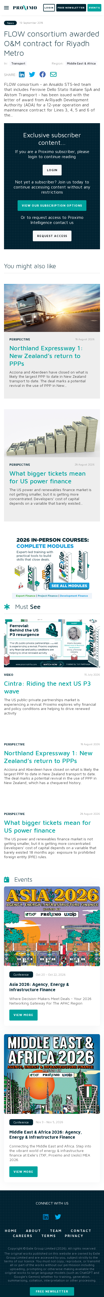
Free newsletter (52, 1291)
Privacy (74, 1236)
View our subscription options (52, 205)
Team (56, 1230)
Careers (23, 1236)
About (33, 1230)
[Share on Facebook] (42, 74)
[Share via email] (53, 74)
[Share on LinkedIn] (22, 74)
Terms (48, 1236)
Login (52, 170)
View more (23, 1015)
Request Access (52, 236)
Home (11, 1230)
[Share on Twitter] (32, 74)
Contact (81, 1230)
